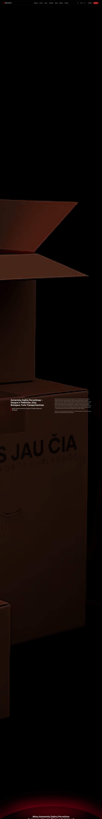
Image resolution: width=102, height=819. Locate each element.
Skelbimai (61, 3)
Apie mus (41, 3)
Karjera (56, 3)
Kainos (46, 3)
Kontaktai (66, 3)
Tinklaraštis (51, 3)
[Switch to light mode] (78, 3)
